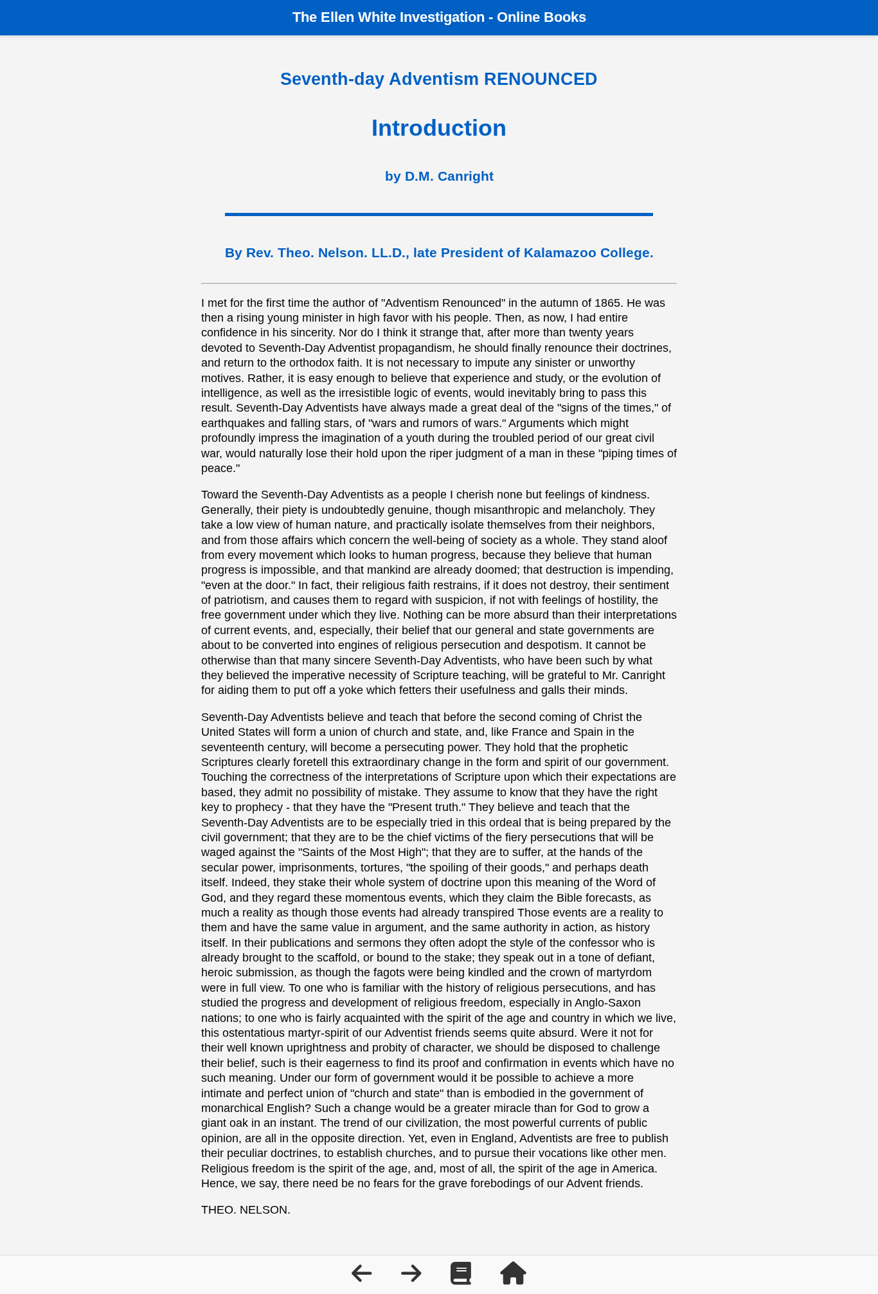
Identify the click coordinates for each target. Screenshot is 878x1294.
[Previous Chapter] (363, 1277)
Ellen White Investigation (403, 17)
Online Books (541, 17)
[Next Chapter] (413, 1277)
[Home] (513, 1277)
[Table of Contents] (462, 1277)
